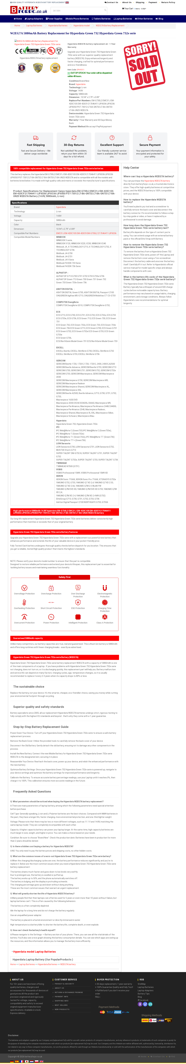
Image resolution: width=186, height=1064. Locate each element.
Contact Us (112, 2)
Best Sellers (61, 1005)
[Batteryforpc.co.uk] (28, 9)
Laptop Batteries (124, 19)
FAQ (173, 1056)
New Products (62, 1009)
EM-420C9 (81, 233)
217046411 (103, 233)
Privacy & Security (64, 984)
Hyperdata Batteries (57, 25)
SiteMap (142, 984)
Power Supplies (55, 19)
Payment (153, 2)
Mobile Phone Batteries (77, 19)
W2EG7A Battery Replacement (110, 25)
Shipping (140, 2)
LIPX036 (112, 233)
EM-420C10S (70, 233)
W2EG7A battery (68, 964)
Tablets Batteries (102, 19)
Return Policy (168, 2)
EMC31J (60, 233)
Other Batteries (145, 19)
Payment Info (61, 997)
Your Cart (128, 8)
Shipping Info (61, 1001)
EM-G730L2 (92, 233)
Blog (160, 19)
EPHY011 (80, 70)
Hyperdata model (82, 25)
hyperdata (80, 84)
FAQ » (97, 997)
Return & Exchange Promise (69, 992)
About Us (127, 2)
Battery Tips (144, 994)
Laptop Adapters (35, 19)
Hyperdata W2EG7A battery (157, 181)
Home (19, 19)
